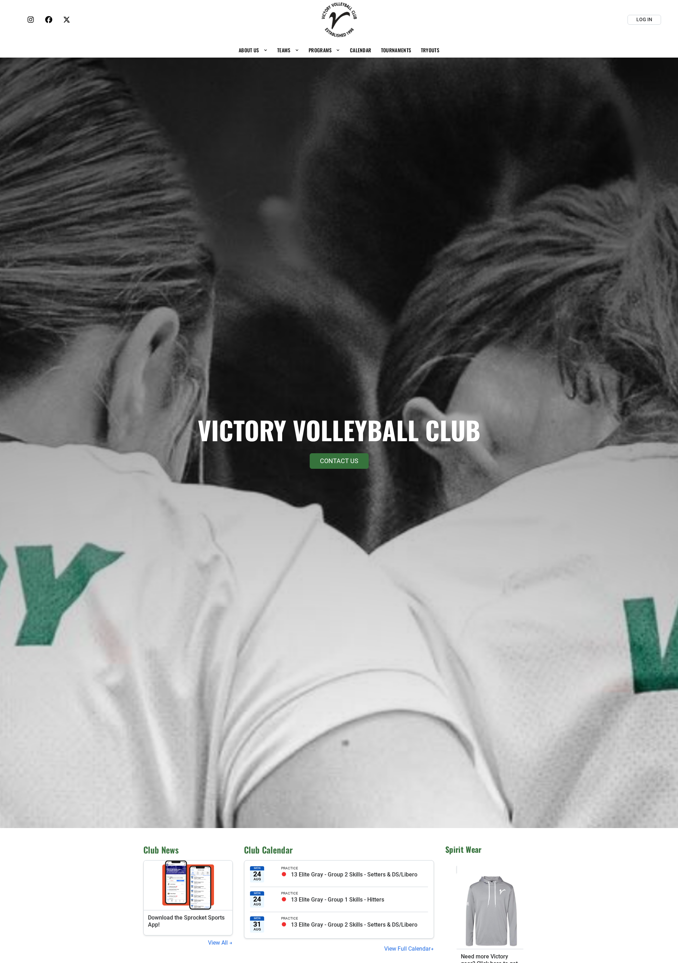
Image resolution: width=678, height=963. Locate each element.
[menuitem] (253, 50)
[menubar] (339, 50)
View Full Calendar (407, 948)
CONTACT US (339, 461)
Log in (644, 19)
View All (218, 942)
